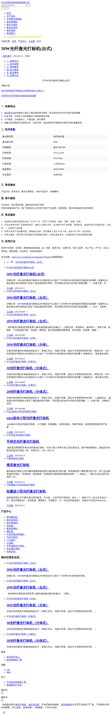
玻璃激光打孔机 (14, 685)
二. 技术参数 (13, 64)
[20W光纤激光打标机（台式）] (22, 314)
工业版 (31, 41)
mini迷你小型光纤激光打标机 (28, 418)
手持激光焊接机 (14, 19)
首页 (9, 13)
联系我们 (11, 33)
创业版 (11, 526)
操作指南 (11, 30)
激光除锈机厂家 (14, 660)
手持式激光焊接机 (16, 534)
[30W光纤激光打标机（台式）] (22, 291)
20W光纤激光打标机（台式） (28, 321)
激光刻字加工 (13, 657)
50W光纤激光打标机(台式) (26, 274)
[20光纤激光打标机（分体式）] (22, 385)
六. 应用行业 (13, 75)
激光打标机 (12, 25)
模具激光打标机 (18, 465)
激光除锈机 (12, 22)
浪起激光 (6, 56)
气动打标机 (13, 537)
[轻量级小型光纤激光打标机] (21, 485)
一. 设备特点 (13, 61)
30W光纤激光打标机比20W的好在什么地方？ (23, 90)
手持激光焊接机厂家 (16, 682)
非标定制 (12, 551)
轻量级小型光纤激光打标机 (26, 491)
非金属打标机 (14, 549)
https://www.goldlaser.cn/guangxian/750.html (31, 257)
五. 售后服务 (13, 72)
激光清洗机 (12, 27)
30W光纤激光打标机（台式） (29, 262)
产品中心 (22, 41)
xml (8, 670)
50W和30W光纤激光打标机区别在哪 (18, 96)
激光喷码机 (13, 528)
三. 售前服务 (13, 67)
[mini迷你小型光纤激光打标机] (22, 411)
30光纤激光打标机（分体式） (28, 368)
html (8, 672)
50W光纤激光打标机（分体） (28, 344)
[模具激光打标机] (15, 458)
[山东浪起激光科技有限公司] (15, 2)
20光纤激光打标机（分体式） (28, 391)
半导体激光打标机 (16, 546)
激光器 (7, 113)
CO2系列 (12, 540)
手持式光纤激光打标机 (23, 441)
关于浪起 (11, 16)
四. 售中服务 (13, 70)
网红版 (11, 531)
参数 (12, 129)
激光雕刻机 (13, 517)
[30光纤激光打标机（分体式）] (22, 361)
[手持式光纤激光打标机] (19, 435)
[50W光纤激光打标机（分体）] (22, 338)
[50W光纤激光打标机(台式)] (20, 267)
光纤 (14, 113)
